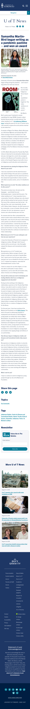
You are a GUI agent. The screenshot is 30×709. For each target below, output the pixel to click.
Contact (6, 614)
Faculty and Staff (10, 582)
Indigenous (16, 418)
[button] (23, 6)
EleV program (21, 310)
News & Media (19, 573)
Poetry (21, 418)
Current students (10, 576)
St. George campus (18, 618)
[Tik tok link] (24, 689)
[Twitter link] (17, 26)
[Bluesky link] (13, 693)
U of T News (15, 21)
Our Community (5, 403)
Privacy (6, 622)
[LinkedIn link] (20, 689)
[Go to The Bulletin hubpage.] (6, 434)
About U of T (19, 576)
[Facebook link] (20, 26)
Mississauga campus (19, 623)
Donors (7, 585)
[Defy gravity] (15, 560)
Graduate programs (18, 591)
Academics (19, 582)
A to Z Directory (20, 609)
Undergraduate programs (20, 586)
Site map (6, 628)
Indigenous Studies (6, 414)
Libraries (18, 604)
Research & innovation (19, 597)
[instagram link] (23, 26)
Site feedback (7, 625)
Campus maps (19, 633)
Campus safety (19, 636)
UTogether (18, 606)
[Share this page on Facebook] (6, 392)
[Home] (7, 5)
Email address (6, 440)
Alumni (15, 416)
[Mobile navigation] (27, 5)
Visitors (7, 587)
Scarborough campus (19, 629)
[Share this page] (10, 392)
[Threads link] (17, 693)
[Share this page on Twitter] (2, 392)
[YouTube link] (17, 689)
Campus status (21, 614)
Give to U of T (19, 579)
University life (19, 601)
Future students (9, 573)
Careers (6, 617)
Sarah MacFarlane (8, 77)
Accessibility (7, 619)
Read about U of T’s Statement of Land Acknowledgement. (15, 673)
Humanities (9, 418)
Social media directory (15, 697)
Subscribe (15, 449)
